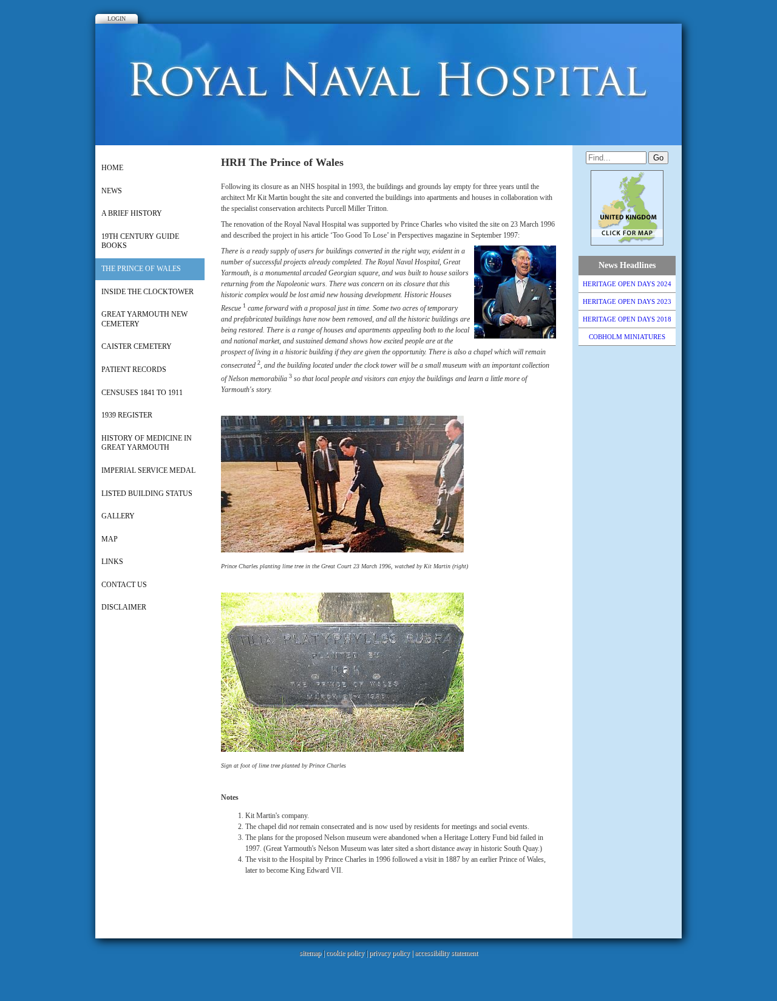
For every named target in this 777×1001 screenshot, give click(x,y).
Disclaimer (123, 607)
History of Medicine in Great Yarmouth (146, 443)
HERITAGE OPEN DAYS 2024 (627, 283)
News (111, 191)
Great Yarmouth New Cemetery (144, 319)
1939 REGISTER (126, 415)
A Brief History (131, 213)
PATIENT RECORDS (133, 369)
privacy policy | (392, 953)
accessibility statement (446, 953)
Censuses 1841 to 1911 (142, 392)
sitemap (310, 953)
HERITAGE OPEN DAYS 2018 (627, 319)
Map (109, 539)
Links (112, 561)
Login (116, 18)
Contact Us (124, 584)
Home (112, 167)
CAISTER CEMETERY (136, 346)
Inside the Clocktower (147, 291)
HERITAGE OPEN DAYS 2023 (627, 301)
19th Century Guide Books (140, 241)
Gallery (118, 516)
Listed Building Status (146, 493)
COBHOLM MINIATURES (627, 336)
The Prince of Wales (141, 268)
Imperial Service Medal (148, 470)
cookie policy (345, 953)
